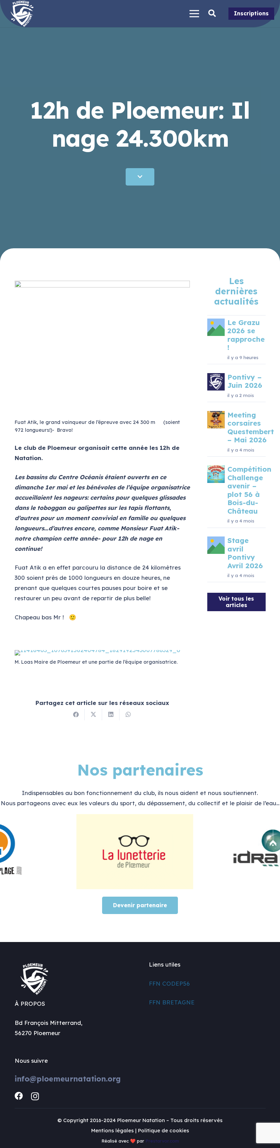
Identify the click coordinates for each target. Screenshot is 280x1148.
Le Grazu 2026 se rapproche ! (246, 335)
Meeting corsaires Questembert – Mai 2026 (250, 427)
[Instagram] (35, 1096)
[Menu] (194, 13)
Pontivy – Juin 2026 (244, 381)
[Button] (140, 177)
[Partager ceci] (76, 714)
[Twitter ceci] (93, 714)
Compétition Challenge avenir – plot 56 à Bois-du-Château (249, 490)
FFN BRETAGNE (172, 1002)
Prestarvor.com (162, 1141)
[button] (212, 13)
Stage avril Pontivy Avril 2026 (245, 553)
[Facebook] (19, 1096)
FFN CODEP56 (169, 983)
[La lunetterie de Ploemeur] (116, 851)
